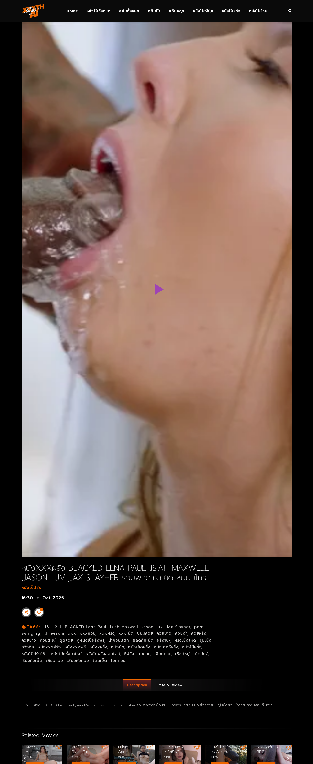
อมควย (144, 654)
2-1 (58, 627)
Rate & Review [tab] (170, 685)
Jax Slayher (178, 627)
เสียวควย (54, 661)
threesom (54, 633)
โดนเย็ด (100, 661)
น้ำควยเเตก (118, 640)
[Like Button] (39, 612)
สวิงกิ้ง (28, 647)
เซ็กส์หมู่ (182, 654)
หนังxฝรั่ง (98, 647)
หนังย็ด (117, 647)
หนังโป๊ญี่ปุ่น (203, 10)
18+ (48, 627)
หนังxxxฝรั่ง (49, 647)
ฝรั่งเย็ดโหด (185, 640)
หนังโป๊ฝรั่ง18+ (34, 654)
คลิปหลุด (176, 10)
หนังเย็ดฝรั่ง (139, 647)
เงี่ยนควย (163, 654)
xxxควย (88, 633)
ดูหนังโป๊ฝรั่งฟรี (91, 640)
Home (72, 10)
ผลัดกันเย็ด (143, 640)
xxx (72, 633)
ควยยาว (29, 640)
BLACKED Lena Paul (85, 627)
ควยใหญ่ (48, 640)
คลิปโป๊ (154, 10)
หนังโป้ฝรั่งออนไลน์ (103, 654)
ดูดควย (66, 640)
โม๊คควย (118, 661)
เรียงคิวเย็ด (32, 661)
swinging (31, 633)
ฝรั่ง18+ (164, 640)
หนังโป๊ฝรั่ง (231, 10)
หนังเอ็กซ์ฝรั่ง (166, 647)
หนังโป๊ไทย (258, 10)
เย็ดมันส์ (201, 654)
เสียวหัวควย (78, 661)
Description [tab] (137, 685)
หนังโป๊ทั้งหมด (99, 10)
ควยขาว (163, 633)
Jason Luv (152, 627)
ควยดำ (181, 633)
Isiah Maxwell (124, 627)
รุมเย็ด (206, 640)
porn (199, 627)
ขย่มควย (145, 633)
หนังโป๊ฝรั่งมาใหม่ (66, 654)
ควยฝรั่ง (198, 633)
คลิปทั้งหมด (129, 10)
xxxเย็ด (126, 633)
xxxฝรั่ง (107, 633)
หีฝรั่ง (129, 654)
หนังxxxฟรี (75, 647)
